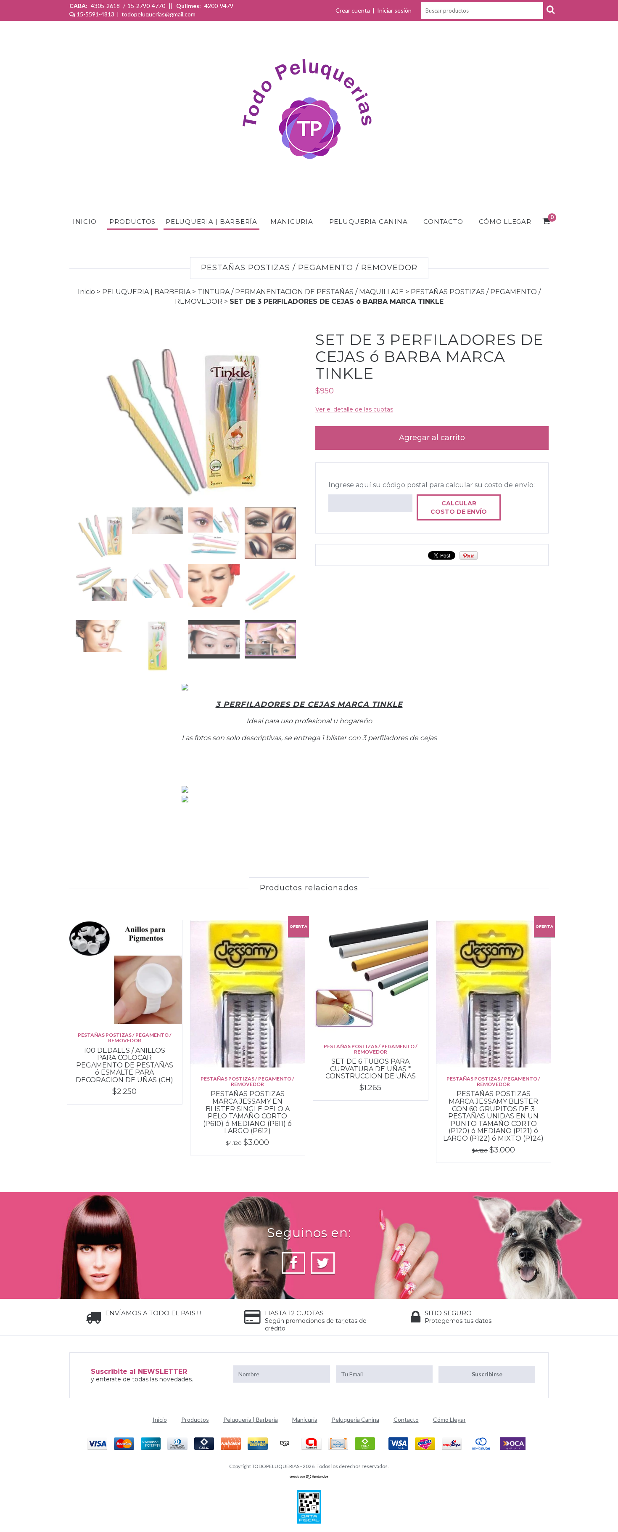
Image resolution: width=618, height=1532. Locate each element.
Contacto (443, 222)
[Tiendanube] (309, 1477)
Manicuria (291, 222)
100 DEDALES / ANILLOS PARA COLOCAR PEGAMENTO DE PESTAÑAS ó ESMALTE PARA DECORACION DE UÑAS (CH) (124, 1065)
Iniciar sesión (394, 10)
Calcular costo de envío (458, 507)
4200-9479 (218, 5)
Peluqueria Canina (368, 222)
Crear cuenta (352, 10)
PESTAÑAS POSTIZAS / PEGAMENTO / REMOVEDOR (125, 1037)
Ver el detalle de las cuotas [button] (354, 409)
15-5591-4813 (95, 14)
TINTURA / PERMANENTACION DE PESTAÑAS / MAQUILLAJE (301, 292)
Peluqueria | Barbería (211, 222)
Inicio (85, 222)
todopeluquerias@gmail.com (158, 14)
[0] (546, 222)
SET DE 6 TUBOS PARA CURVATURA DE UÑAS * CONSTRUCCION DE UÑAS (370, 1068)
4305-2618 (105, 5)
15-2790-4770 (146, 5)
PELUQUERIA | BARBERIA (146, 292)
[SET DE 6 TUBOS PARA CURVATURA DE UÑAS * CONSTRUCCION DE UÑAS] (370, 977)
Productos (132, 222)
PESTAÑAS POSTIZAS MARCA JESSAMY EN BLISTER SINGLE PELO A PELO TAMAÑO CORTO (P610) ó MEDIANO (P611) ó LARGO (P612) (247, 1112)
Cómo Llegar (505, 222)
